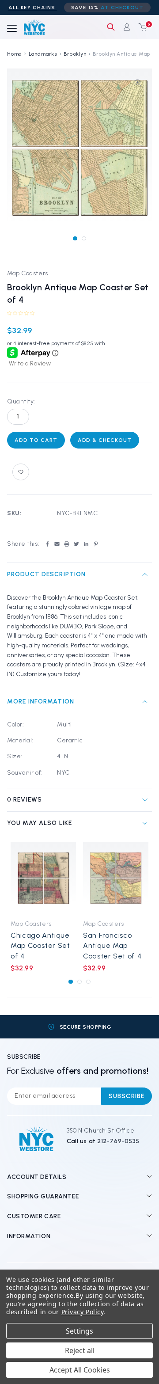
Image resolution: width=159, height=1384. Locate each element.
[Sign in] (127, 27)
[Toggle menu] (12, 28)
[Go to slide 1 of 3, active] (70, 982)
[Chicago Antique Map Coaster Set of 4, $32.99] (43, 878)
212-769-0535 (118, 1141)
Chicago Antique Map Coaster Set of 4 (40, 945)
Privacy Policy (82, 1312)
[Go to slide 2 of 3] (79, 982)
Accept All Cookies (79, 1370)
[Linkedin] (86, 544)
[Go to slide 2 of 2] (84, 238)
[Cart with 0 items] (141, 27)
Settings (79, 1331)
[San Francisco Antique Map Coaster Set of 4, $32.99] (115, 878)
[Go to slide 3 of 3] (88, 982)
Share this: (23, 544)
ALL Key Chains (32, 7)
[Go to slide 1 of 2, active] (75, 238)
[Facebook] (47, 544)
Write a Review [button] (30, 363)
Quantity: (21, 401)
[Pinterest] (95, 544)
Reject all (80, 1350)
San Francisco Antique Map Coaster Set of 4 (112, 945)
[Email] (57, 544)
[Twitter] (76, 544)
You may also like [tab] (39, 823)
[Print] (66, 544)
